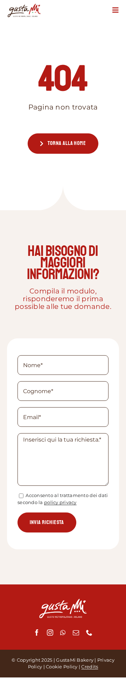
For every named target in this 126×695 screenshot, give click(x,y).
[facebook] (37, 632)
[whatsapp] (62, 632)
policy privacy (60, 502)
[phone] (89, 632)
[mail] (76, 632)
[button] (115, 10)
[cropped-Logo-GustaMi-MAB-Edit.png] (24, 7)
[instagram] (50, 632)
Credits (89, 666)
